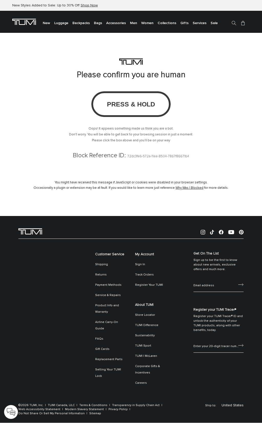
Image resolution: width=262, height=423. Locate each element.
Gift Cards (102, 349)
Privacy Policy (118, 409)
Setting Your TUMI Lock (108, 373)
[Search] (234, 22)
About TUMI (144, 305)
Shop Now (89, 5)
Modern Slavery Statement (84, 409)
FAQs (99, 338)
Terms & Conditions (93, 405)
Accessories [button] (116, 23)
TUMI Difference (146, 325)
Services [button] (199, 23)
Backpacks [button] (81, 23)
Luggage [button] (61, 23)
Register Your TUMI (149, 285)
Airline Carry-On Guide (106, 325)
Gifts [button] (184, 23)
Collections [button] (167, 23)
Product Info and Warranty (107, 308)
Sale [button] (214, 23)
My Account (144, 254)
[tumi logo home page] (30, 231)
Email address (203, 279)
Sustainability (145, 335)
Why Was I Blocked (189, 188)
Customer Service (109, 254)
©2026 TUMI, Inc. (30, 405)
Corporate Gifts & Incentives (147, 369)
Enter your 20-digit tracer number (217, 340)
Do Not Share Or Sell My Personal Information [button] (51, 413)
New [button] (46, 23)
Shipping (101, 264)
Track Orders (144, 274)
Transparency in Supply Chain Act (136, 405)
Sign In (140, 264)
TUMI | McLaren (146, 356)
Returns (101, 274)
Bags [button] (98, 23)
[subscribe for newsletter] (241, 284)
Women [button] (147, 23)
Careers (141, 383)
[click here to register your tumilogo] (241, 345)
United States (233, 405)
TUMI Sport (143, 345)
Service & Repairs (108, 295)
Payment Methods (108, 285)
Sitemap (95, 413)
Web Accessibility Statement (39, 409)
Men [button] (133, 23)
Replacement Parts (109, 359)
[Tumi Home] (24, 21)
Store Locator (145, 315)
